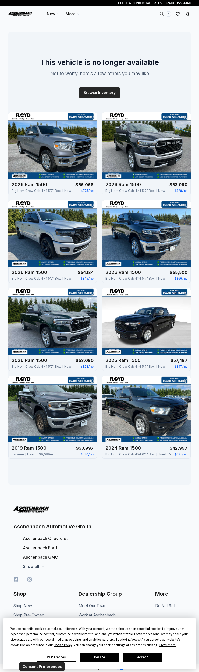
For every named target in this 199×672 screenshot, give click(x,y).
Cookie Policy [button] (63, 645)
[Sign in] (186, 14)
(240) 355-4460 (178, 3)
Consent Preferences (42, 666)
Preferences (56, 657)
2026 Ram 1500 (29, 184)
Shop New (22, 605)
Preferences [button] (167, 645)
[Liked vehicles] (178, 14)
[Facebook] (16, 579)
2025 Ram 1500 (123, 360)
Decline (99, 657)
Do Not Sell (165, 605)
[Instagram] (29, 579)
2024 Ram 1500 (123, 448)
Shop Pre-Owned (28, 614)
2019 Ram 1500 (29, 448)
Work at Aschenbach (97, 614)
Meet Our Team (92, 605)
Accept (142, 657)
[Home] (20, 14)
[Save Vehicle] (92, 117)
